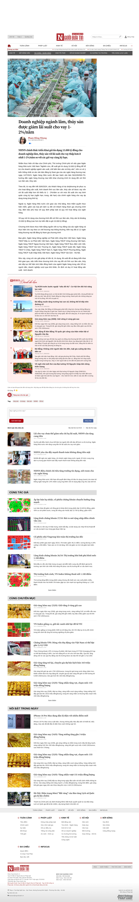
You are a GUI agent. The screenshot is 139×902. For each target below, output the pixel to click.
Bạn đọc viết (24, 857)
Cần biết (106, 828)
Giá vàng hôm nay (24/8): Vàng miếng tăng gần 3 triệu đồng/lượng (60, 735)
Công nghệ (65, 840)
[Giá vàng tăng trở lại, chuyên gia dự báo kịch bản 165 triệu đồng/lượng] (19, 668)
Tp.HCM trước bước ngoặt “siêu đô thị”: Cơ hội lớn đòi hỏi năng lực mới (63, 288)
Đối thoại (23, 831)
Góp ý (19, 37)
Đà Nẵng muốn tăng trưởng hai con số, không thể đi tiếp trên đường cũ (62, 303)
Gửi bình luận (16, 421)
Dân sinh (85, 822)
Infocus (123, 46)
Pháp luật (42, 46)
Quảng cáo (28, 37)
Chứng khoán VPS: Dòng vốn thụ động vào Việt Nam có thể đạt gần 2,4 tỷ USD (64, 643)
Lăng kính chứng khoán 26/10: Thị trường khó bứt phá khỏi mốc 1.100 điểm (65, 556)
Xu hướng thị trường (98, 53)
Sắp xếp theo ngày (91, 428)
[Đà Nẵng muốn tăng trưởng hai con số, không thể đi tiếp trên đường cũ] (23, 306)
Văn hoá (85, 828)
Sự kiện (23, 828)
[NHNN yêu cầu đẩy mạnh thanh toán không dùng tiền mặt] (19, 458)
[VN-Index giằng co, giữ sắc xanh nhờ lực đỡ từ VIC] (19, 630)
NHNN (36, 401)
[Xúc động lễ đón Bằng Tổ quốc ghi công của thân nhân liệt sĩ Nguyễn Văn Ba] (23, 336)
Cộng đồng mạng (109, 831)
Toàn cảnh (24, 46)
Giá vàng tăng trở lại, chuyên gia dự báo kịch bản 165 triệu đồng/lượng (62, 664)
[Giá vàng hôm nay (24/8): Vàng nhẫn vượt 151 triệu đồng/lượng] (19, 780)
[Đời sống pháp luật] (111, 897)
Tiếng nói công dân (48, 831)
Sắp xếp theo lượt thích (75, 428)
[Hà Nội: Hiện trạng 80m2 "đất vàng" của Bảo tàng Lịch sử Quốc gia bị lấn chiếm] (19, 799)
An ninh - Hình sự (47, 834)
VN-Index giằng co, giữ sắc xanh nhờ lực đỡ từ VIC (58, 624)
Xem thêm (52, 590)
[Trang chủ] (70, 37)
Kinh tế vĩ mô (60, 53)
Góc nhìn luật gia (47, 825)
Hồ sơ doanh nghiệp (78, 53)
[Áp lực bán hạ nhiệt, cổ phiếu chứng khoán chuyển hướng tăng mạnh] (19, 505)
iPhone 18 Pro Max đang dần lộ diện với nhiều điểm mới (61, 715)
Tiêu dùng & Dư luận (119, 53)
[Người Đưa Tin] (44, 868)
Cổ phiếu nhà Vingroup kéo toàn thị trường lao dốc (58, 536)
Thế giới (23, 834)
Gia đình (106, 822)
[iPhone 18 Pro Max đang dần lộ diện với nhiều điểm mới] (19, 721)
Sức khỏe (106, 825)
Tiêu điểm (23, 822)
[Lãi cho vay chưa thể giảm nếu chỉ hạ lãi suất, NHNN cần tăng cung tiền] (19, 439)
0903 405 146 (13, 893)
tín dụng (22, 401)
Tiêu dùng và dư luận (69, 837)
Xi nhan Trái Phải (26, 854)
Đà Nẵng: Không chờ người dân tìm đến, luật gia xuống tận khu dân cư (63, 350)
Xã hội (74, 46)
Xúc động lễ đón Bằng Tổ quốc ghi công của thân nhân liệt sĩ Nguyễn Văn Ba (62, 333)
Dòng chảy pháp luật (48, 822)
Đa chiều (107, 46)
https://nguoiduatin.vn (14, 874)
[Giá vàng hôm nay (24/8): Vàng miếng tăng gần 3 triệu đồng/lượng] (19, 740)
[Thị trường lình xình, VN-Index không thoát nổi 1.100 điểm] (19, 580)
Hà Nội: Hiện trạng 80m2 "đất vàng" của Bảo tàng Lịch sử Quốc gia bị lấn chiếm (64, 794)
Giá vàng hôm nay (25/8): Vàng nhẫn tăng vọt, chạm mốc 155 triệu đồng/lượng (63, 684)
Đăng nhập (88, 420)
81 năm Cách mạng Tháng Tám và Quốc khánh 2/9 (92, 49)
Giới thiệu (104, 867)
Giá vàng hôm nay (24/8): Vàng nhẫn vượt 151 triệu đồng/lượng (64, 774)
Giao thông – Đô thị (89, 834)
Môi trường (86, 831)
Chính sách (24, 825)
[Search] (120, 37)
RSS (95, 867)
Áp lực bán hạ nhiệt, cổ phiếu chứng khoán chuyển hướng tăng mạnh (64, 500)
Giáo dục (85, 825)
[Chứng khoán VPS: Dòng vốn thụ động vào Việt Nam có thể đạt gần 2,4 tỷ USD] (19, 648)
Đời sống (90, 46)
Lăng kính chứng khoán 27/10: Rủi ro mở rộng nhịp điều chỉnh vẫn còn (64, 519)
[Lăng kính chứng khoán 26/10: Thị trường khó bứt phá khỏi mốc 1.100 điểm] (19, 561)
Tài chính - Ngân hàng (42, 53)
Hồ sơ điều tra (46, 828)
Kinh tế (59, 46)
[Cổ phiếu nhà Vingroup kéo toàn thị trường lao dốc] (19, 542)
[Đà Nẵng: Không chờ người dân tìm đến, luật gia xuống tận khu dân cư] (23, 353)
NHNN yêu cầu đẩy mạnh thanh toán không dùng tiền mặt (62, 452)
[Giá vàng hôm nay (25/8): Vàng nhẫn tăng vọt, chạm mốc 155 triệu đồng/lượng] (19, 688)
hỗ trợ (41, 401)
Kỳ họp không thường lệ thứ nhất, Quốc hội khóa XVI (57, 49)
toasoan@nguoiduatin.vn (16, 895)
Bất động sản (24, 53)
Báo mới (127, 867)
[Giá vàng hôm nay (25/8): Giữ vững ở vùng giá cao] (23, 323)
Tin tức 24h (116, 867)
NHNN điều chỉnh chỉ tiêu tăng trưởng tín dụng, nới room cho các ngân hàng (64, 472)
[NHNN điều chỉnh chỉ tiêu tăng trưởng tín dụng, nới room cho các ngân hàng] (19, 476)
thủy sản (15, 401)
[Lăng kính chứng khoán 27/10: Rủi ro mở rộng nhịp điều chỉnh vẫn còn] (19, 524)
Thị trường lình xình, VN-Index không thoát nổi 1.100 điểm (62, 574)
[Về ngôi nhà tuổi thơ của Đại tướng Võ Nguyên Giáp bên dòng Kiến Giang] (23, 368)
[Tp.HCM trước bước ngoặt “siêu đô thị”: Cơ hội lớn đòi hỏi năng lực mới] (23, 291)
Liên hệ (11, 37)
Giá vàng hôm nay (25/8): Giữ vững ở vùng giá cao (57, 319)
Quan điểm (24, 851)
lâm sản (29, 401)
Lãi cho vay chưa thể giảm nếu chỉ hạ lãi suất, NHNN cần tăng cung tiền (63, 434)
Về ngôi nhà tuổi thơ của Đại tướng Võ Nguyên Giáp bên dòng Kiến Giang (62, 365)
